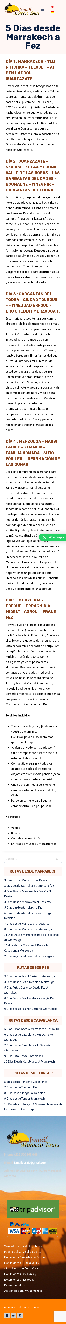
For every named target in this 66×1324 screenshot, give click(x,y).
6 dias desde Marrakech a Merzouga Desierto (28, 916)
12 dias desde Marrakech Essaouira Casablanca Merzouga (27, 948)
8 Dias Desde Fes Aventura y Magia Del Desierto (29, 1001)
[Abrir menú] (42, 9)
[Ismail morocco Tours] (21, 9)
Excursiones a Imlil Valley (20, 1274)
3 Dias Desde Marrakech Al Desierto (27, 880)
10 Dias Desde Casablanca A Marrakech (29, 1061)
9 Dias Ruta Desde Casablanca (23, 1056)
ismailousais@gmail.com (30, 1162)
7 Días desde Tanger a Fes (20, 1087)
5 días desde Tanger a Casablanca (26, 1081)
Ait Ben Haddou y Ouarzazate (23, 1291)
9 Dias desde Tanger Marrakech (24, 1098)
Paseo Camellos (14, 1285)
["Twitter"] (13, 1315)
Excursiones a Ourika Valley (21, 1263)
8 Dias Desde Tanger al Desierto (24, 1093)
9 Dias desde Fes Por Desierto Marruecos (30, 1008)
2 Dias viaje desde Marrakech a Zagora (29, 956)
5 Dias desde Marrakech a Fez (23, 907)
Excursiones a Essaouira (19, 1279)
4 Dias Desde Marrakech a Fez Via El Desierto (27, 894)
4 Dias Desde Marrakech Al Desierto (27, 902)
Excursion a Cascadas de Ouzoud (25, 1257)
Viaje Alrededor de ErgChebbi (23, 1246)
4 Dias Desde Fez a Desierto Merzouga (29, 982)
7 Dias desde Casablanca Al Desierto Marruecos (27, 1048)
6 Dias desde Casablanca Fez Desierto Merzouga (28, 1037)
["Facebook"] (7, 1315)
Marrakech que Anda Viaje (21, 1268)
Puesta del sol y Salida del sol (23, 1251)
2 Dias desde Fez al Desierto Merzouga (29, 976)
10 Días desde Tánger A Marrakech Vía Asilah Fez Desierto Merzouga (33, 1107)
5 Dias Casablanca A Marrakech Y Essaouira (32, 1029)
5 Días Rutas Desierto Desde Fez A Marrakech (26, 990)
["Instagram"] (20, 1315)
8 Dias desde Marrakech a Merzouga (28, 929)
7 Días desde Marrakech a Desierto (26, 923)
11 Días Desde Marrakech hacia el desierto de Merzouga (31, 937)
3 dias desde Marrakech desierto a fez (29, 885)
